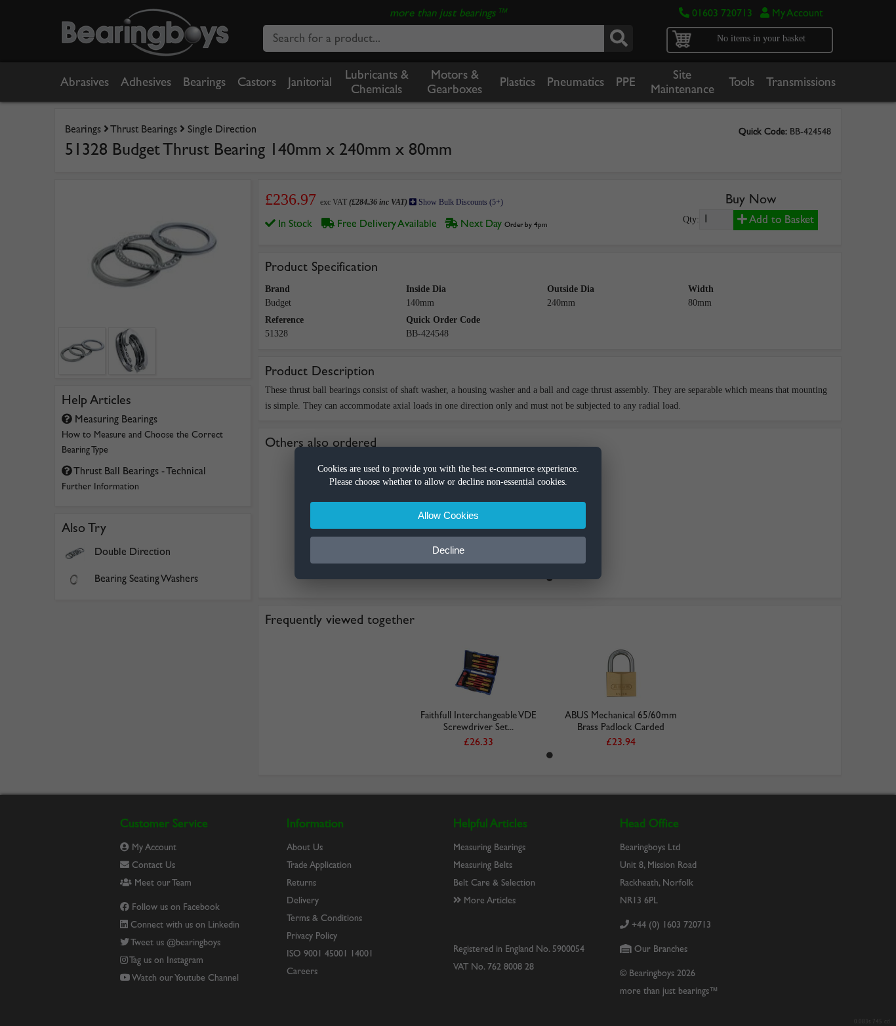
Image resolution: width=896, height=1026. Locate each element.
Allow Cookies (448, 515)
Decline (448, 550)
